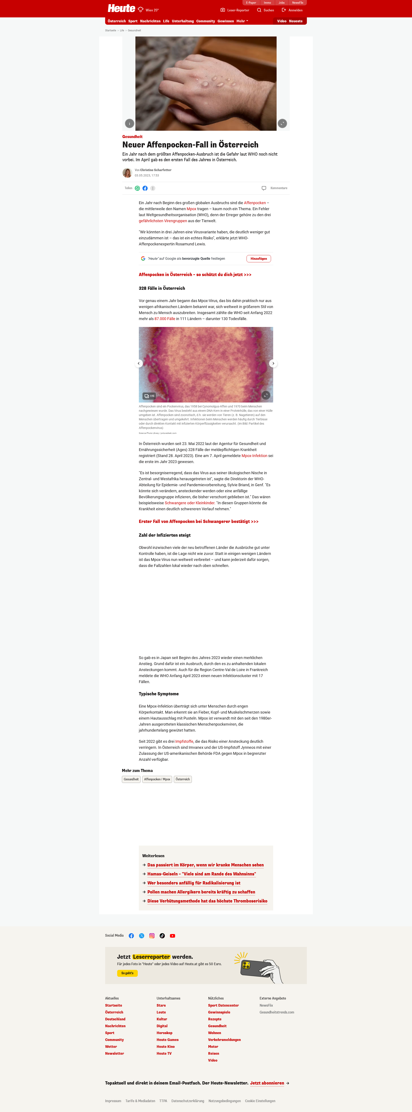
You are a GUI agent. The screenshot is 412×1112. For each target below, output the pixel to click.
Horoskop (164, 1033)
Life (166, 21)
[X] (141, 935)
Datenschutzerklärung (187, 1101)
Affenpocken (255, 203)
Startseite (110, 30)
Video (281, 21)
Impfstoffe (184, 741)
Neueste (296, 21)
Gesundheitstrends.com (277, 1012)
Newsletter (114, 1053)
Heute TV (164, 1053)
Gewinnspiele (219, 1012)
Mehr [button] (240, 21)
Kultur (162, 1019)
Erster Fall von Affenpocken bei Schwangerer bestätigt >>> (199, 521)
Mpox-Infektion (254, 455)
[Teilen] (152, 188)
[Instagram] (151, 935)
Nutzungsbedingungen (225, 1101)
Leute (161, 1012)
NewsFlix (266, 1005)
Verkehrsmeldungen (224, 1040)
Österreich (117, 21)
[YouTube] (172, 935)
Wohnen (214, 1033)
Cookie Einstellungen (260, 1101)
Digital (162, 1026)
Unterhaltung (183, 21)
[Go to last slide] (139, 363)
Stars (161, 1005)
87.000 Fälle (164, 318)
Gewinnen (226, 21)
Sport (133, 21)
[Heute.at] (121, 8)
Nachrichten (115, 1026)
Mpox (191, 209)
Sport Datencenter (223, 1005)
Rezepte (214, 1019)
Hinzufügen (259, 259)
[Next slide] (273, 363)
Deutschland (115, 1019)
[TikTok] (162, 935)
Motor (213, 1047)
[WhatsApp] (137, 188)
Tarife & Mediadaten (140, 1101)
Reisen (213, 1053)
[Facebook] (145, 188)
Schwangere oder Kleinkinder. (190, 503)
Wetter (111, 1047)
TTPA (163, 1101)
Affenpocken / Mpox (157, 779)
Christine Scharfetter (155, 170)
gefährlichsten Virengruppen (163, 221)
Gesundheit (134, 30)
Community (205, 21)
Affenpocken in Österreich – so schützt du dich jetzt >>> (195, 275)
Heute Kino (166, 1047)
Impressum (113, 1101)
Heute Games (168, 1040)
